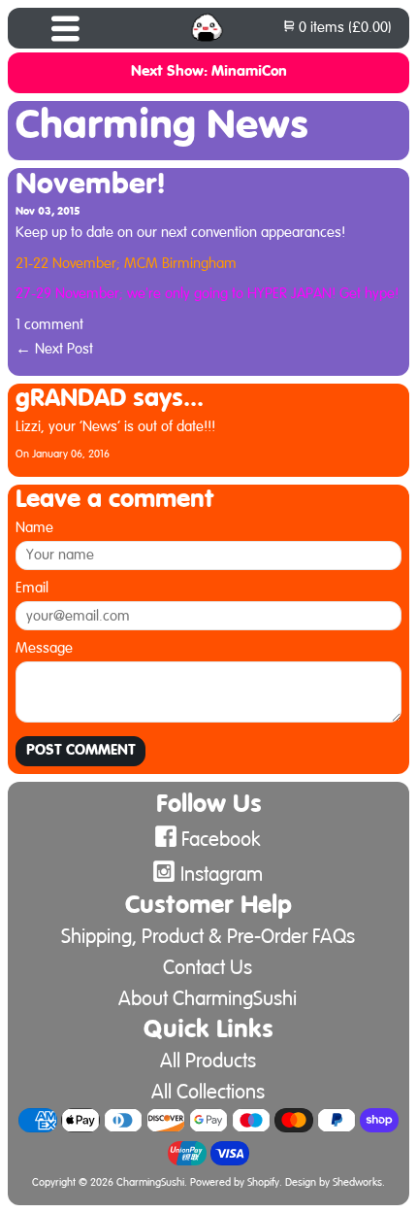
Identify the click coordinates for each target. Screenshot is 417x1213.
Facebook (221, 839)
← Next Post (54, 349)
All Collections (208, 1092)
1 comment (49, 325)
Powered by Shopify (234, 1183)
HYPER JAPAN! (291, 294)
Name (34, 528)
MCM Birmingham (180, 263)
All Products (208, 1061)
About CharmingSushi (207, 999)
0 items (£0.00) (343, 27)
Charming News (162, 126)
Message (44, 648)
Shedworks (357, 1183)
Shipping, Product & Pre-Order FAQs (208, 937)
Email (32, 588)
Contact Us (207, 968)
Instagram (221, 874)
